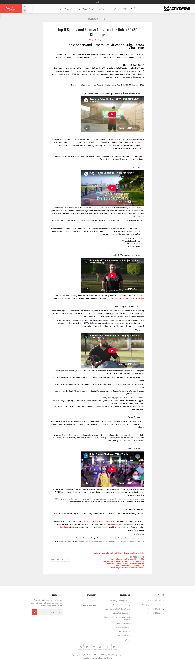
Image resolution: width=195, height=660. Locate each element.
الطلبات (93, 601)
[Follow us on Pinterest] (94, 647)
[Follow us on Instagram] (87, 647)
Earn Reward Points (122, 627)
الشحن (85, 658)
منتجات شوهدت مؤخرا (88, 605)
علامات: (141, 553)
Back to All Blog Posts (96, 19)
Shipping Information (122, 623)
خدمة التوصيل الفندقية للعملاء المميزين (116, 609)
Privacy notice (124, 631)
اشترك (34, 612)
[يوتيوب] (100, 647)
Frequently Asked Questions (119, 601)
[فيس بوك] (107, 647)
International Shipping (121, 605)
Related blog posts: (137, 557)
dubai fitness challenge (102, 553)
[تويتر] (114, 647)
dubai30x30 (116, 553)
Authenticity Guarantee (121, 613)
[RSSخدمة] (81, 647)
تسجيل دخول (22, 6)
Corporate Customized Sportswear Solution (117, 618)
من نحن (127, 639)
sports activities (127, 553)
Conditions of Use (123, 635)
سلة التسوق (11, 9)
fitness (135, 553)
